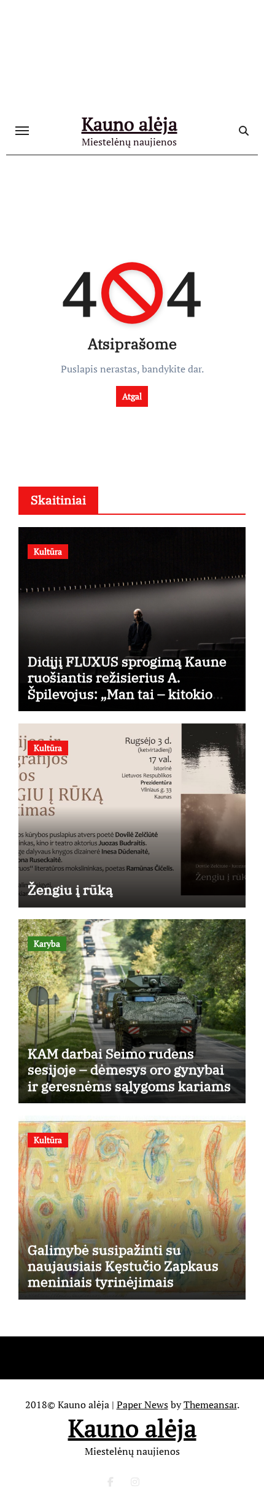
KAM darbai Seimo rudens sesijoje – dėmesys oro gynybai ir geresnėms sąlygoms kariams (129, 1069)
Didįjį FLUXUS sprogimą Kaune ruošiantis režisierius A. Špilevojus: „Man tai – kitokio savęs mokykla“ (127, 685)
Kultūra (48, 551)
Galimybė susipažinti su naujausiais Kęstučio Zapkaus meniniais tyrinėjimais (123, 1266)
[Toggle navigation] (22, 130)
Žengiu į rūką (70, 889)
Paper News (142, 1404)
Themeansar (210, 1404)
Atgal (132, 396)
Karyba (47, 943)
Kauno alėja (129, 124)
